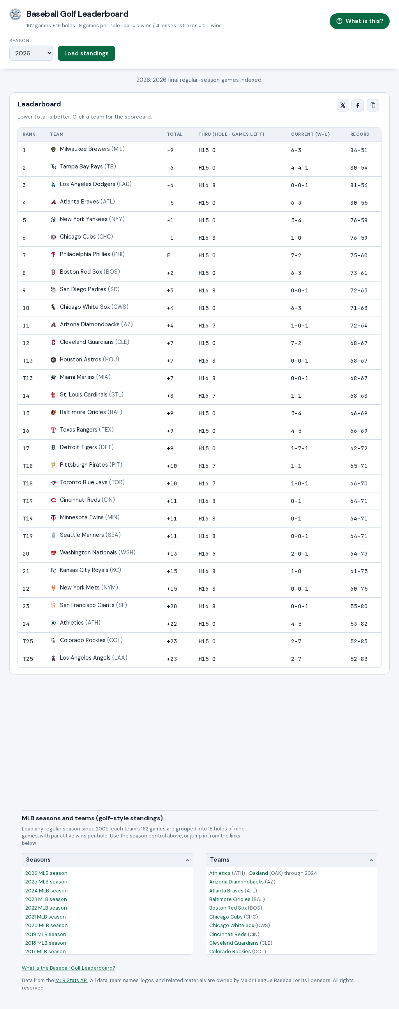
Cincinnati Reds (234, 934)
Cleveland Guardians (240, 943)
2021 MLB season (45, 916)
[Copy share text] (373, 105)
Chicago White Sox (239, 925)
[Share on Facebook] (357, 105)
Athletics (227, 873)
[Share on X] (343, 105)
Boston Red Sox (235, 908)
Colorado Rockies (237, 951)
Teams (220, 860)
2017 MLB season (45, 951)
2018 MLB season (45, 943)
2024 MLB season (46, 890)
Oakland (266, 873)
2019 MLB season (45, 934)
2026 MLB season (46, 873)
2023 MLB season (46, 899)
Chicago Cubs (233, 916)
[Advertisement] (199, 733)
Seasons (38, 860)
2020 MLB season (46, 925)
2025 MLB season (46, 881)
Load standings (86, 53)
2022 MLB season (46, 908)
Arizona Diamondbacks (242, 881)
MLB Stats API (71, 980)
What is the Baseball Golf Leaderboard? (68, 968)
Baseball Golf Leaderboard (77, 14)
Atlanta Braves (233, 890)
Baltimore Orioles (237, 899)
